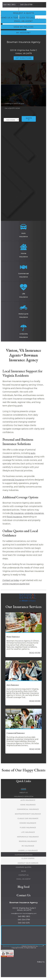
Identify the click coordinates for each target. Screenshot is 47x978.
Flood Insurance (28, 828)
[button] (19, 164)
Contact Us (23, 875)
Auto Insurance (28, 800)
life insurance (17, 513)
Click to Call (27, 17)
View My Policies (23, 27)
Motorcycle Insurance (28, 837)
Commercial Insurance (28, 809)
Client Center (28, 858)
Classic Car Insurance (27, 818)
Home (23, 789)
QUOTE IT (29, 119)
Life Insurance (28, 832)
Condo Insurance (28, 823)
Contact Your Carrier (28, 863)
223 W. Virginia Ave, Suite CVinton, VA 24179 (24, 909)
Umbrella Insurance (28, 850)
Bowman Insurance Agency (12, 946)
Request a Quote (23, 13)
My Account (23, 32)
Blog (23, 871)
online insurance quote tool (16, 584)
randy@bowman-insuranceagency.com (24, 913)
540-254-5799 (26, 5)
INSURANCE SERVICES (23, 796)
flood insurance (14, 517)
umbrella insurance (34, 513)
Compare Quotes (23, 867)
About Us (23, 792)
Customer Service (23, 855)
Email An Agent (10, 10)
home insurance (25, 456)
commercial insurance (13, 480)
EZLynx (40, 946)
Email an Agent (23, 21)
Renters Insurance (28, 841)
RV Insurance (28, 846)
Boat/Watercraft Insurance (28, 814)
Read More (35, 653)
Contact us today (11, 580)
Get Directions (23, 58)
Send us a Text (10, 17)
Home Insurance (28, 805)
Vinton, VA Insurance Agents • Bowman (23, 355)
